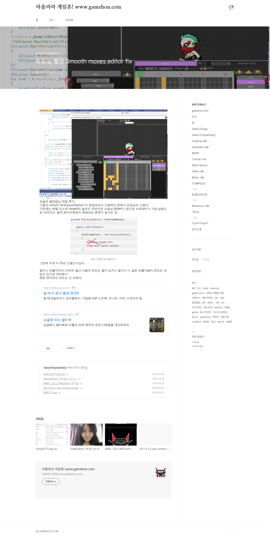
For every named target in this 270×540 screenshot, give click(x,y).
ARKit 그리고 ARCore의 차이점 (61, 383)
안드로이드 (197, 307)
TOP (231, 533)
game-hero (198, 293)
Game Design (200, 128)
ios (222, 302)
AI (193, 122)
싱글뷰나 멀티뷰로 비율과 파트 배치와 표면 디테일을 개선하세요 (86, 325)
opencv (218, 307)
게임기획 (224, 317)
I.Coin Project (200, 223)
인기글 (205, 259)
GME (227, 307)
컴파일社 (196, 302)
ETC (194, 116)
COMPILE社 (199, 183)
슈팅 (222, 297)
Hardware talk (200, 147)
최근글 (195, 259)
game (195, 312)
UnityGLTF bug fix (54, 374)
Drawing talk (199, 141)
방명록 (69, 20)
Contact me (199, 159)
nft (203, 302)
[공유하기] (53, 348)
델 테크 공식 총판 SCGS (61, 293)
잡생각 (206, 321)
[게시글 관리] (58, 348)
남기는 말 (196, 229)
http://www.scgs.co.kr (56, 287)
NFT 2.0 (196, 288)
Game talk (198, 171)
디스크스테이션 (220, 312)
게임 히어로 (207, 297)
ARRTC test (50, 392)
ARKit (210, 302)
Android (214, 288)
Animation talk (200, 205)
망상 (213, 321)
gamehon (205, 317)
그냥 (217, 302)
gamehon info (200, 110)
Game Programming (55, 367)
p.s (195, 188)
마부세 (215, 317)
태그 (52, 20)
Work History (199, 165)
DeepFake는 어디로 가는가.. (60, 378)
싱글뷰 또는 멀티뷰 (57, 320)
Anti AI (220, 321)
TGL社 (195, 211)
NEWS (195, 153)
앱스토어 (208, 307)
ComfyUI (196, 321)
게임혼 (229, 321)
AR (216, 297)
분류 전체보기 (199, 104)
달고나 (195, 317)
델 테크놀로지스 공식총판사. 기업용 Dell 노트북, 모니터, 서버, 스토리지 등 (92, 298)
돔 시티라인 (205, 312)
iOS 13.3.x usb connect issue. (61, 387)
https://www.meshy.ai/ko (58, 314)
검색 (223, 7)
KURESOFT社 (200, 194)
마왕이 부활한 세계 (215, 293)
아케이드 (196, 297)
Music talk (198, 177)
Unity (205, 288)
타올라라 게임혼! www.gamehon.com (78, 7)
